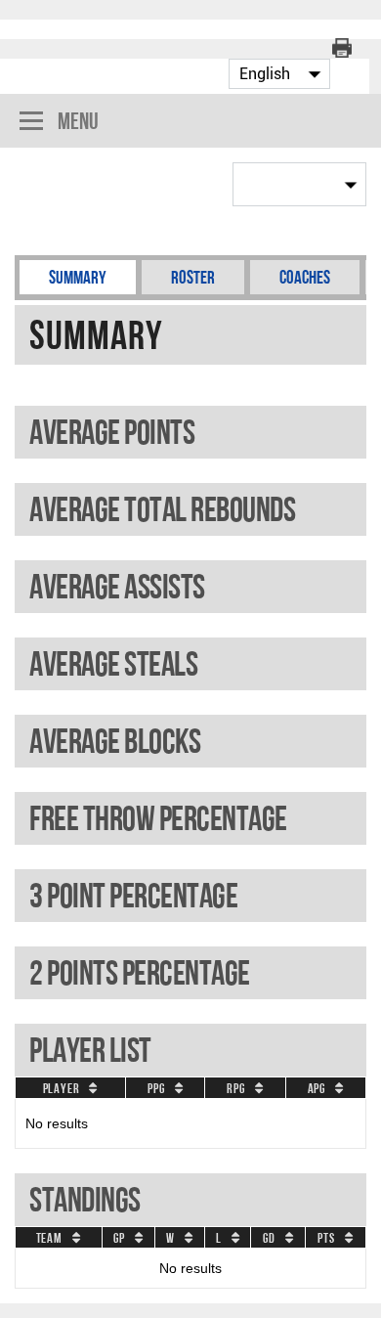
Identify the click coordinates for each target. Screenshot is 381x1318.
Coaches (304, 277)
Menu (78, 121)
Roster (193, 277)
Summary (77, 277)
